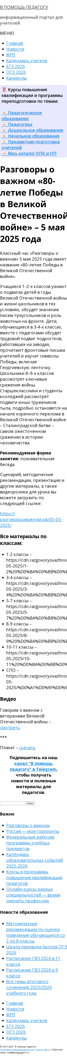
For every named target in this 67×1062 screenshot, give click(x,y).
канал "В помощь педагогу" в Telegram (33, 766)
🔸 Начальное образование (30, 136)
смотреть (10, 727)
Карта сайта (42, 1049)
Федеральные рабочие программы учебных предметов (30, 842)
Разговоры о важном (28, 825)
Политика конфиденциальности (17, 1049)
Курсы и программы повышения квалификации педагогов (34, 877)
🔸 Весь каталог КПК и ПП (29, 153)
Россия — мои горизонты (32, 831)
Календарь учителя (26, 60)
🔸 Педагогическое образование (22, 115)
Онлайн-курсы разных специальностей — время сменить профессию (33, 895)
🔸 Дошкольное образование (32, 130)
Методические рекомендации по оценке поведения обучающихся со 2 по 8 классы (35, 932)
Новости (15, 49)
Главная (14, 43)
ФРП (10, 55)
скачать (27, 747)
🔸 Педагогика (17, 124)
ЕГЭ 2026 (15, 66)
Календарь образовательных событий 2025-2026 (34, 860)
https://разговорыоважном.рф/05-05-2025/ (31, 519)
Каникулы (16, 78)
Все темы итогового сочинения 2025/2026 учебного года (29, 987)
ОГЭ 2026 (16, 72)
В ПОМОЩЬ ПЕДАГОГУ (24, 7)
